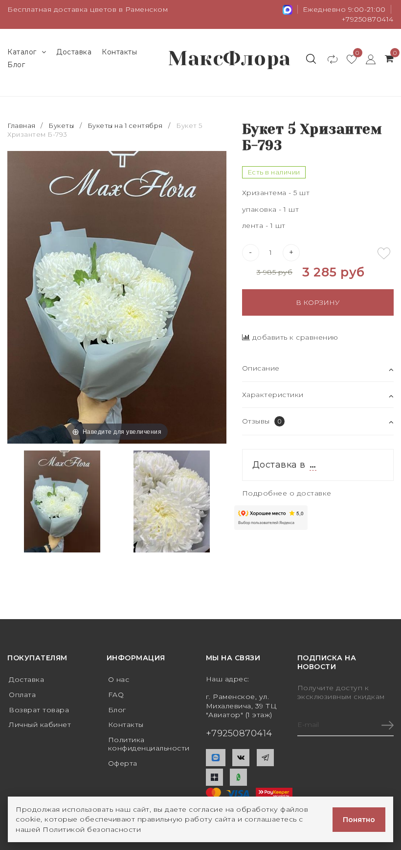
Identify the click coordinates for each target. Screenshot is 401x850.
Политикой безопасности (92, 829)
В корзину (317, 302)
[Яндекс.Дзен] (214, 777)
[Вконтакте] (240, 757)
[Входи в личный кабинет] (366, 59)
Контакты (119, 52)
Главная (22, 125)
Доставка (73, 52)
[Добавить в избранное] (384, 253)
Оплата (22, 694)
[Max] (215, 757)
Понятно (359, 819)
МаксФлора (229, 58)
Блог (16, 64)
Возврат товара (39, 709)
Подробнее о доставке (287, 493)
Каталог (22, 52)
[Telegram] (265, 757)
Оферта (122, 763)
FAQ (116, 694)
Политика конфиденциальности (149, 743)
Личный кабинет (40, 724)
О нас (119, 679)
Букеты (61, 125)
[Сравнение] (327, 59)
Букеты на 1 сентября (125, 125)
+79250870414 (367, 19)
